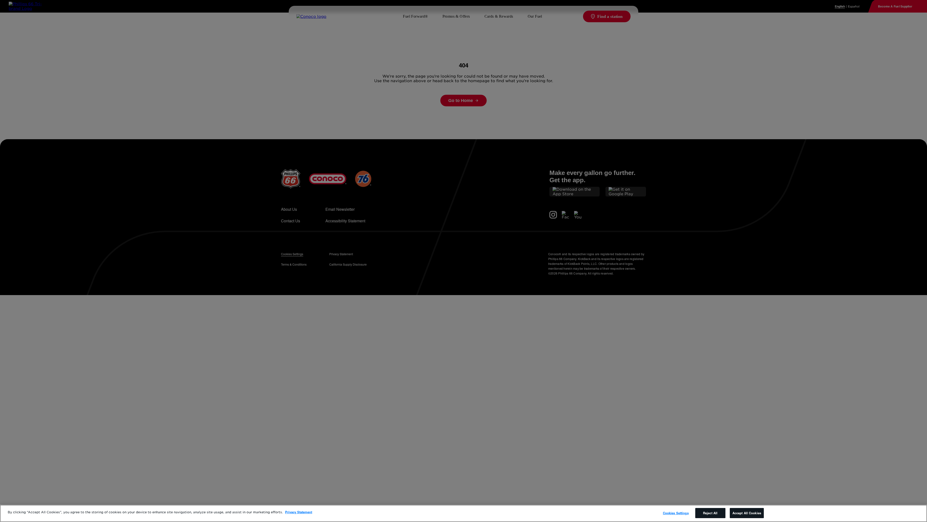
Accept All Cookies (746, 513)
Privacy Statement (298, 512)
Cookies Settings (676, 513)
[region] (463, 513)
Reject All (710, 513)
